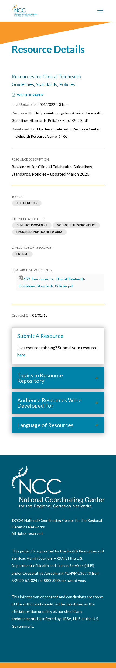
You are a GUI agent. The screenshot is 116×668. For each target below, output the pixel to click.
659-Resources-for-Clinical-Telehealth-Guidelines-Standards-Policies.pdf (52, 282)
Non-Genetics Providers (76, 225)
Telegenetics (26, 203)
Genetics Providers (31, 225)
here (21, 354)
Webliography (30, 95)
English (22, 254)
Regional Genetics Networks (39, 232)
